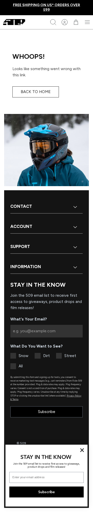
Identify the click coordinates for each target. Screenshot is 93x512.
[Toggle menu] (87, 22)
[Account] (64, 22)
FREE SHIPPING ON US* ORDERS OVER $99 (46, 7)
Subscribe (46, 411)
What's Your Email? (28, 319)
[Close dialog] (82, 450)
